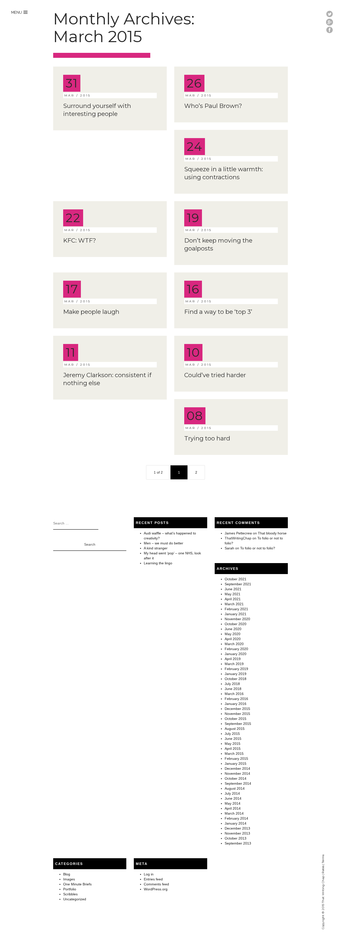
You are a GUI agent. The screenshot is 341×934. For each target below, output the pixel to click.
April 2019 (233, 659)
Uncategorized (74, 899)
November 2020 (237, 619)
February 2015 (236, 759)
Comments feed (156, 884)
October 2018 (235, 679)
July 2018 (232, 684)
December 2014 (237, 768)
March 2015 (234, 754)
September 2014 (238, 783)
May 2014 (232, 803)
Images (69, 879)
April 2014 (233, 808)
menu (16, 12)
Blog (66, 874)
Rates (323, 869)
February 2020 (236, 649)
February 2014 (236, 818)
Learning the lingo (158, 563)
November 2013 (237, 833)
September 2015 (238, 724)
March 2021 (234, 604)
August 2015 (235, 729)
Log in (149, 874)
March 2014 (234, 813)
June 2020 (233, 629)
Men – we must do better (163, 543)
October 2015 (235, 719)
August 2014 (235, 788)
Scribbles (70, 894)
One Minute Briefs (77, 884)
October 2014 (235, 778)
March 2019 (234, 664)
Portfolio (69, 889)
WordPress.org (156, 889)
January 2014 (235, 823)
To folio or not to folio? (257, 548)
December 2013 (237, 828)
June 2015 (233, 739)
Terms (323, 858)
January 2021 (235, 614)
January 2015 (235, 763)
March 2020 (234, 644)
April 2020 (233, 639)
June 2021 (233, 589)
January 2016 (235, 704)
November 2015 (237, 714)
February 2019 (236, 669)
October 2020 (235, 624)
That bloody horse (272, 533)
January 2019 (235, 674)
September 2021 (238, 584)
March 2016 (234, 694)
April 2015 (233, 749)
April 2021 (233, 599)
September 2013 (238, 843)
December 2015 (237, 709)
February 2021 (236, 609)
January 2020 (235, 654)
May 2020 (232, 634)
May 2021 (232, 594)
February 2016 (236, 699)
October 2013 (235, 838)
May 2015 (232, 744)
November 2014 (237, 773)
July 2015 (232, 734)
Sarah (229, 548)
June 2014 (233, 798)
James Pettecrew (238, 533)
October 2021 (235, 579)
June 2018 (233, 689)
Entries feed (153, 879)
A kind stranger (156, 548)
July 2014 (232, 793)
